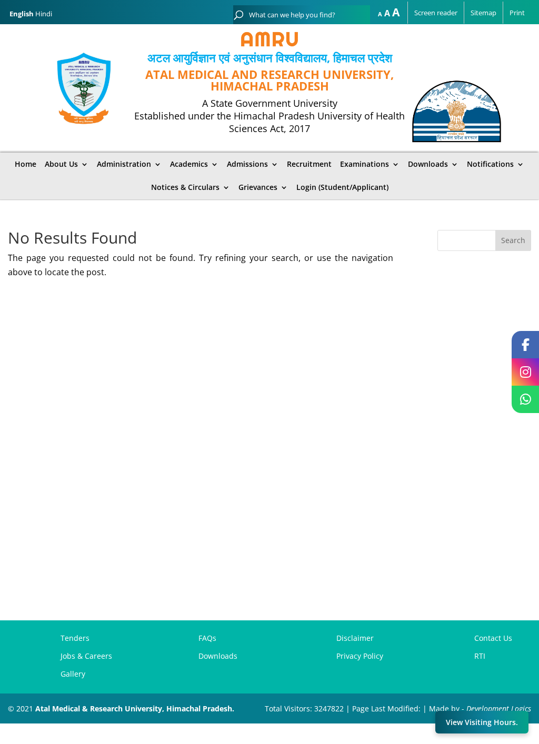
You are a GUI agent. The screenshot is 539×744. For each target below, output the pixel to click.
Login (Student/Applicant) (342, 187)
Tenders (75, 638)
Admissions (247, 164)
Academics (189, 164)
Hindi (43, 13)
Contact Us (493, 638)
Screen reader (435, 12)
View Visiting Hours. (482, 722)
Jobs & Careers (86, 656)
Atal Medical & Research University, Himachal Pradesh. (134, 708)
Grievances (257, 187)
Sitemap (483, 12)
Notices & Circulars (185, 187)
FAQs (207, 638)
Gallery (73, 674)
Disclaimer (355, 638)
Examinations (364, 164)
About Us (61, 164)
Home (25, 164)
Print (517, 12)
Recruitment (309, 164)
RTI (479, 656)
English (21, 13)
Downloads (217, 656)
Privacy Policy (359, 656)
